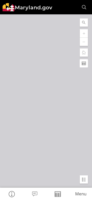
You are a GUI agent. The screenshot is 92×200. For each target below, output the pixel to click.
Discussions (34, 194)
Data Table (57, 194)
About (11, 194)
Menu (80, 194)
